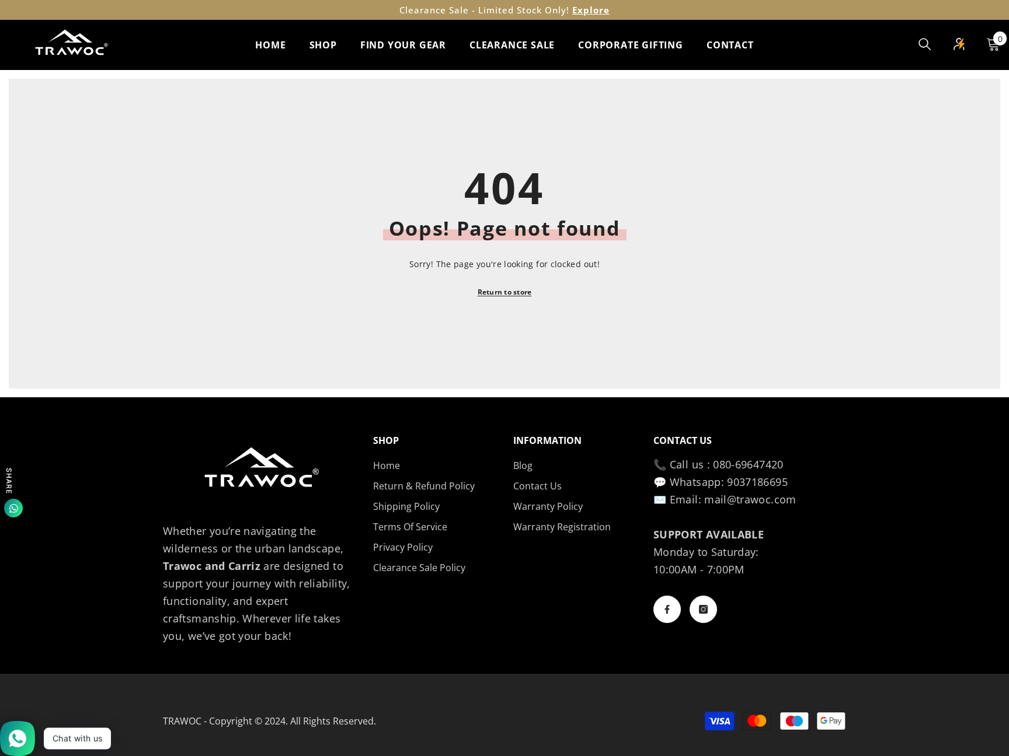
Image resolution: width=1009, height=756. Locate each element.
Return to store (505, 292)
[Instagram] (703, 609)
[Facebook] (667, 609)
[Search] (925, 44)
